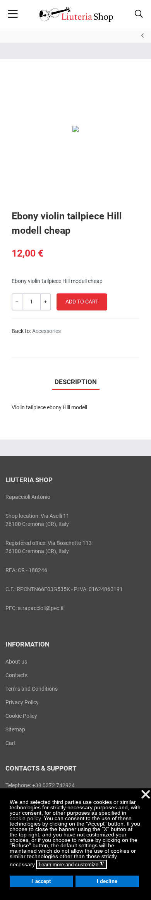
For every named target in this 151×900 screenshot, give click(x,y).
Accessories (46, 331)
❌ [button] (145, 794)
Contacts (16, 675)
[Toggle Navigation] (13, 14)
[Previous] (142, 35)
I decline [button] (107, 881)
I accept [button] (41, 881)
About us (16, 662)
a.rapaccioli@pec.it (41, 608)
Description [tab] (76, 382)
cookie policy (25, 818)
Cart (10, 743)
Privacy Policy (22, 702)
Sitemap (15, 729)
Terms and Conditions (31, 689)
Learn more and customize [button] (71, 864)
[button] (139, 14)
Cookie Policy (21, 716)
